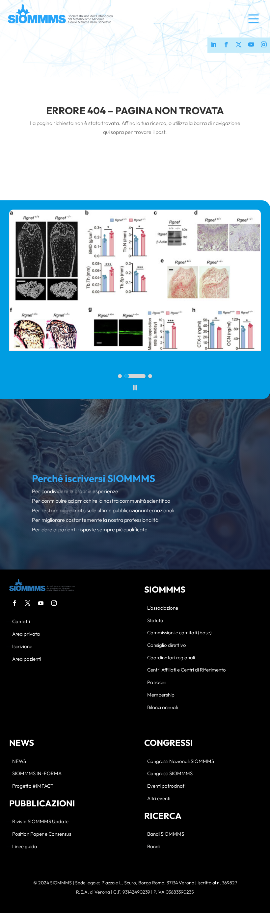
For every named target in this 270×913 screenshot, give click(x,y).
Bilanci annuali (162, 707)
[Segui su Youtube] (41, 603)
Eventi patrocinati (166, 786)
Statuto (155, 620)
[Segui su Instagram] (54, 603)
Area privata (26, 634)
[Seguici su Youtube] (251, 45)
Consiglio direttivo (166, 645)
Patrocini (156, 682)
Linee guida (24, 847)
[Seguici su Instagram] (263, 45)
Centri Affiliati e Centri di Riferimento (186, 670)
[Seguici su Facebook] (226, 45)
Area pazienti (26, 659)
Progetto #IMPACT (32, 786)
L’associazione (162, 608)
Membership (161, 695)
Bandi (153, 847)
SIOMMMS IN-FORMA (37, 773)
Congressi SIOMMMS (170, 773)
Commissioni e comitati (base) (179, 633)
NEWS (19, 761)
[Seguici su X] (238, 45)
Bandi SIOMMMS (165, 834)
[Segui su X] (27, 603)
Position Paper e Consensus (41, 834)
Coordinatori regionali (171, 658)
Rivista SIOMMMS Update (40, 821)
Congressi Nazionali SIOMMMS (180, 761)
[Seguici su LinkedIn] (213, 45)
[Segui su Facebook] (14, 603)
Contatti (21, 621)
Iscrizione (22, 646)
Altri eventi (158, 798)
